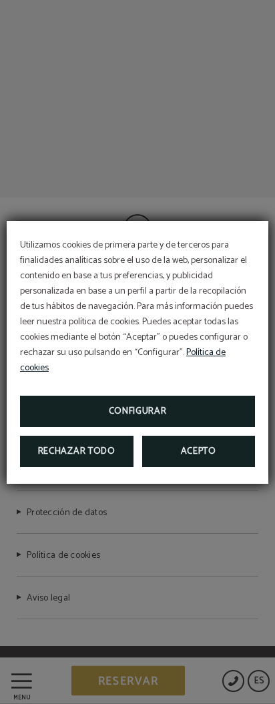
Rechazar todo (76, 451)
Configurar (138, 411)
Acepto (198, 451)
